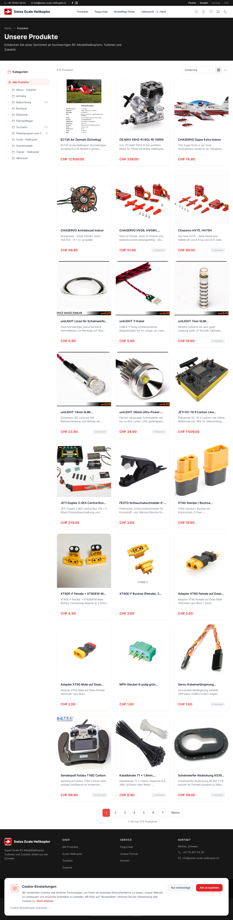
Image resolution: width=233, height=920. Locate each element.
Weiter (175, 812)
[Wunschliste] (211, 11)
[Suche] (196, 11)
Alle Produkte (21, 82)
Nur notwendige (180, 887)
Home (7, 28)
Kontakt (204, 2)
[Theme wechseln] (225, 11)
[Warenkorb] (218, 11)
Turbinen (67, 860)
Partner (192, 2)
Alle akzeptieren (209, 887)
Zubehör (67, 867)
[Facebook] (72, 3)
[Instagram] (76, 3)
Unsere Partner (129, 853)
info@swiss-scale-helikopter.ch (200, 858)
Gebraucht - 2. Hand (153, 11)
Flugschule (101, 11)
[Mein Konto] (203, 11)
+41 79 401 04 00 (193, 852)
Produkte (82, 11)
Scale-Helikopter (72, 853)
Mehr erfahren (45, 900)
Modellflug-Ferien (124, 11)
